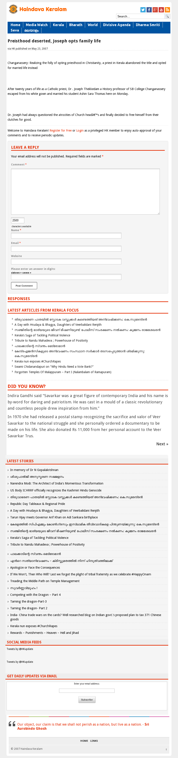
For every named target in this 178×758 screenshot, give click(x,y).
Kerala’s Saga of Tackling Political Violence (42, 335)
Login (80, 130)
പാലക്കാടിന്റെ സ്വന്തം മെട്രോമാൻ (40, 346)
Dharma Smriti (148, 25)
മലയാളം (31, 30)
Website (16, 256)
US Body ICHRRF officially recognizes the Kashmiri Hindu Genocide (55, 490)
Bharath (75, 25)
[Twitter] (143, 11)
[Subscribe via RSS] (167, 11)
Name (16, 230)
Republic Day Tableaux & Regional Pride (37, 504)
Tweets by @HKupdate (20, 649)
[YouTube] (161, 11)
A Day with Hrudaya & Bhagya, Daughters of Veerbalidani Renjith (58, 324)
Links (94, 741)
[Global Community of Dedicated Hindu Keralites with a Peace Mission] (37, 13)
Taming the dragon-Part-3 (28, 601)
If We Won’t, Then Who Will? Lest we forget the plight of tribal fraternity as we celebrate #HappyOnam (80, 574)
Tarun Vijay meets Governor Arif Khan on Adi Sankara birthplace (54, 517)
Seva (15, 30)
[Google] (155, 11)
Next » (162, 444)
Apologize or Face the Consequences (35, 567)
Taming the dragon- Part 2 (28, 608)
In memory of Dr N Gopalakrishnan (34, 470)
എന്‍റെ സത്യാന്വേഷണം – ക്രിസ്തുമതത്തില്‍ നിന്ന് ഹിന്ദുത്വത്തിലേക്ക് (61, 561)
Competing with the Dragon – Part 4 (35, 594)
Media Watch (37, 25)
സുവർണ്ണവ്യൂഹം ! (23, 588)
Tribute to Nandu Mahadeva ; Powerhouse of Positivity (51, 340)
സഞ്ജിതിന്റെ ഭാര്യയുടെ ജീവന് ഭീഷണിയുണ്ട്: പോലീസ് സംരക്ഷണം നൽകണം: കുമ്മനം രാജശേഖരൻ (87, 330)
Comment (19, 164)
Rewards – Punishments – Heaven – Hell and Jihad (44, 632)
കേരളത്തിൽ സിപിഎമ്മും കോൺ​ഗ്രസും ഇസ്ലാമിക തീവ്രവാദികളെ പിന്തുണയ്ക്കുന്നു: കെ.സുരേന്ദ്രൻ (85, 524)
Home (15, 25)
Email (16, 243)
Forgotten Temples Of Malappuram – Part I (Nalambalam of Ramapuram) (63, 372)
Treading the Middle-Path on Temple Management (44, 581)
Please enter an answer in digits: (33, 268)
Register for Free (60, 130)
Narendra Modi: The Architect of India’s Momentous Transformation (56, 483)
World (93, 25)
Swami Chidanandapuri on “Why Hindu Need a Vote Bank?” (54, 366)
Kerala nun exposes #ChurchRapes (38, 361)
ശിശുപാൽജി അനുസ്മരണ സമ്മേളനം (37, 476)
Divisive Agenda (116, 25)
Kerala (58, 25)
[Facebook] (149, 11)
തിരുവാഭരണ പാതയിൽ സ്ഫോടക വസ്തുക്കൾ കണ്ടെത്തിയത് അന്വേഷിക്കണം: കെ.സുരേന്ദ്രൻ (81, 319)
